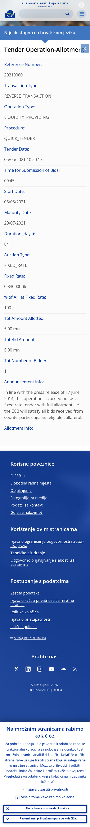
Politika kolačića (24, 612)
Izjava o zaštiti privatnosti (47, 789)
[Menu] (81, 14)
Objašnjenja (21, 491)
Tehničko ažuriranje (27, 553)
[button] (81, 5)
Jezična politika (23, 627)
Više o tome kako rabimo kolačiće (47, 797)
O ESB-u (17, 476)
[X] (16, 669)
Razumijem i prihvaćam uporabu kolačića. (48, 818)
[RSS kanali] (75, 669)
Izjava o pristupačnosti (30, 620)
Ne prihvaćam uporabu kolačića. (48, 808)
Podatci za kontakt (26, 505)
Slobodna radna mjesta (30, 483)
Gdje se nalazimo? (26, 513)
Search (67, 13)
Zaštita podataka (25, 593)
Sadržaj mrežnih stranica (30, 638)
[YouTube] (51, 669)
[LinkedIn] (28, 669)
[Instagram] (40, 669)
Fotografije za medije (28, 498)
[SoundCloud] (63, 669)
